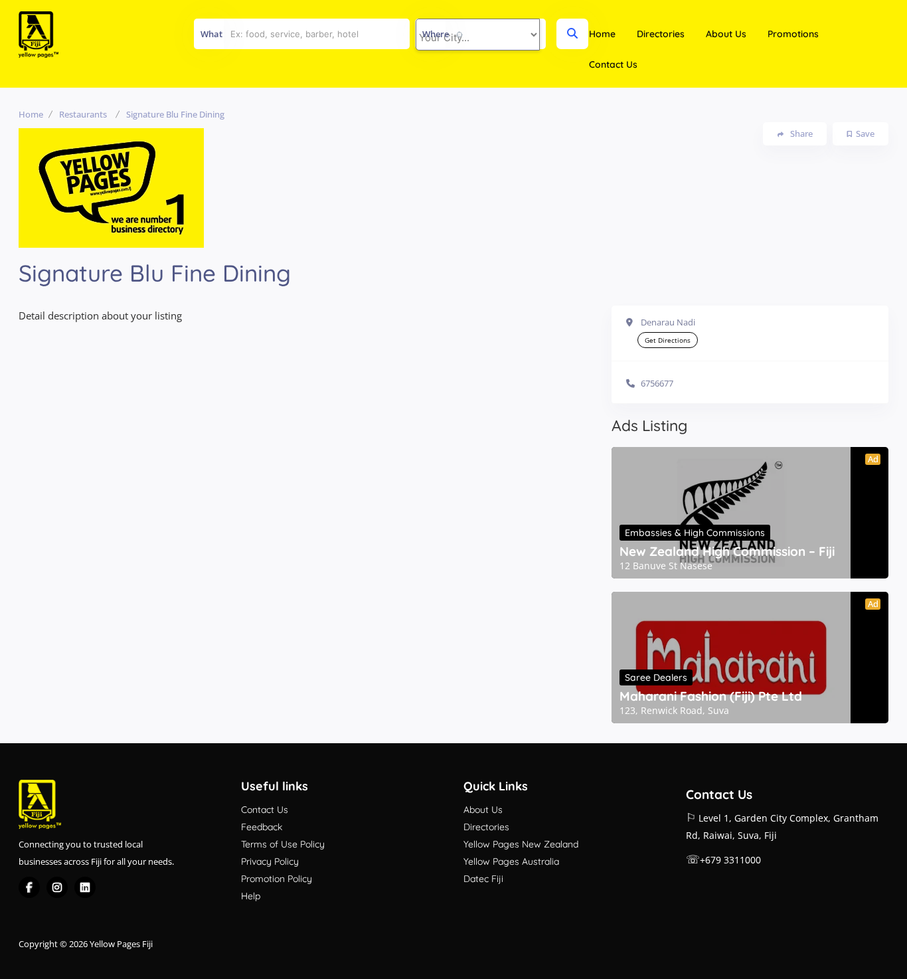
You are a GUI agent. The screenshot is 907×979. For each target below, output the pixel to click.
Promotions (793, 34)
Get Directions (668, 340)
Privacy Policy (270, 861)
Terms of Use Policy (283, 844)
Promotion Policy (276, 879)
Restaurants (83, 114)
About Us (726, 34)
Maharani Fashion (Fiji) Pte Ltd (710, 696)
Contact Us (613, 64)
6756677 (657, 383)
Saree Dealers (656, 677)
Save (865, 133)
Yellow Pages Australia (511, 861)
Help (250, 896)
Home (602, 34)
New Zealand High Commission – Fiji (727, 551)
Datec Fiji (483, 879)
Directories (661, 34)
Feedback (261, 827)
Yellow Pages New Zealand (520, 844)
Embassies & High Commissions (695, 533)
